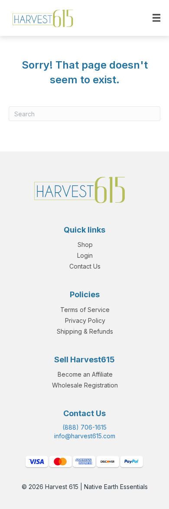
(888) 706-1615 (84, 427)
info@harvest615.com (84, 436)
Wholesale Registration (85, 385)
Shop (85, 244)
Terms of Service (85, 309)
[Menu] (156, 17)
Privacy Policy (85, 320)
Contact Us (85, 266)
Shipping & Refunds (85, 331)
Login (85, 255)
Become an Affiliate (85, 374)
